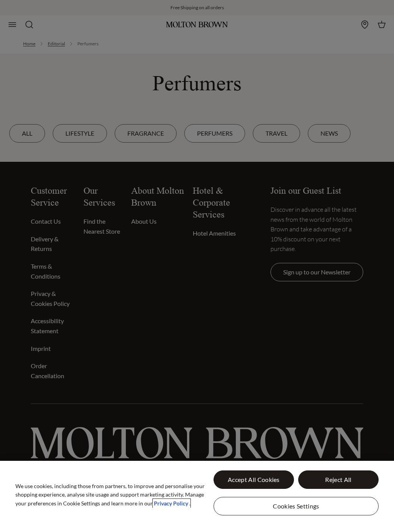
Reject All (338, 479)
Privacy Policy (171, 503)
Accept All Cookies (254, 479)
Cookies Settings (296, 506)
